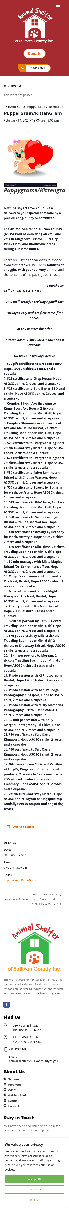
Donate (35, 53)
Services (13, 1079)
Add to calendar (23, 826)
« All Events (12, 86)
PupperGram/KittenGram (20, 880)
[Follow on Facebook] (6, 1005)
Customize (34, 1189)
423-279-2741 (37, 68)
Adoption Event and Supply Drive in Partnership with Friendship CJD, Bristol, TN (46, 899)
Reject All (34, 1200)
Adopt (12, 1090)
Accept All (34, 1179)
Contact (13, 1106)
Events (12, 1100)
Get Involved (17, 1095)
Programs (14, 1084)
